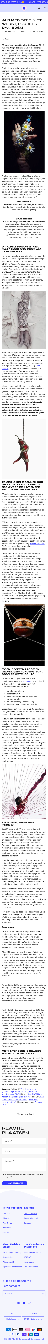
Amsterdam (29, 1262)
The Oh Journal (30, 1213)
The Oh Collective (19, 1339)
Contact (6, 1232)
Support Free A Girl (32, 1218)
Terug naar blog (25, 1114)
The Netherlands (31, 1266)
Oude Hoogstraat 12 (32, 1252)
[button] (3, 8)
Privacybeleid (8, 1262)
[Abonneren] (42, 1293)
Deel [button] (7, 39)
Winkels (6, 1218)
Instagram (28, 1223)
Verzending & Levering (12, 1252)
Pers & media (8, 1223)
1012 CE (27, 1257)
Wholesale (7, 1228)
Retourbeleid (8, 1257)
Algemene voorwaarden (12, 1266)
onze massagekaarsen (24, 1081)
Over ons (6, 1213)
